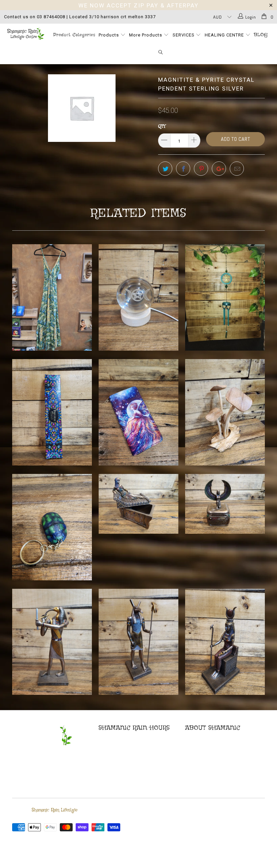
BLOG (261, 35)
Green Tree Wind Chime (225, 297)
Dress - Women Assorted (52, 297)
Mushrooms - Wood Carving (225, 412)
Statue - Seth (138, 642)
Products (109, 34)
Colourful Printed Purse (138, 412)
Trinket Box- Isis (225, 504)
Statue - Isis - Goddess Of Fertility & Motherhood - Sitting (225, 642)
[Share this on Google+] (219, 168)
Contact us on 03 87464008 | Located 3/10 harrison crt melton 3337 (80, 16)
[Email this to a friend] (237, 168)
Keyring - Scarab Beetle (52, 527)
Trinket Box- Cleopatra (138, 504)
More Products (146, 34)
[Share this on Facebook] (183, 168)
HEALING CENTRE (225, 34)
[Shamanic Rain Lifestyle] (25, 33)
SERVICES (184, 34)
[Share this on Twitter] (165, 168)
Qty (162, 126)
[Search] (161, 52)
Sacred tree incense (52, 412)
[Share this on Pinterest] (201, 168)
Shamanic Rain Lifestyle (54, 810)
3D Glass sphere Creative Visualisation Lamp (138, 297)
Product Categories (74, 35)
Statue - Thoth (52, 642)
